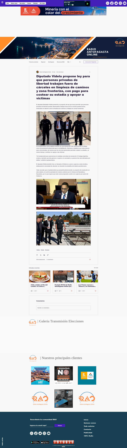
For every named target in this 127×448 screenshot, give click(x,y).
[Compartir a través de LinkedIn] (44, 255)
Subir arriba (2, 442)
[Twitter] (116, 3)
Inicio (86, 420)
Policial (42, 249)
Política (38, 249)
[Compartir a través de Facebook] (37, 255)
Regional (43, 62)
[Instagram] (120, 3)
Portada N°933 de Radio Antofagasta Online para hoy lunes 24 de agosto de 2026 (63, 285)
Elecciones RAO (61, 62)
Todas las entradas (33, 62)
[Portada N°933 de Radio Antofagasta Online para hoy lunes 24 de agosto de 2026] (63, 276)
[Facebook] (112, 3)
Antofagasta (51, 62)
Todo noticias (89, 426)
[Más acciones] (90, 72)
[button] (80, 61)
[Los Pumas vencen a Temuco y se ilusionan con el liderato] (87, 276)
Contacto (87, 429)
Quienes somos (90, 423)
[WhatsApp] (107, 3)
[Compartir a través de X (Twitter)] (40, 255)
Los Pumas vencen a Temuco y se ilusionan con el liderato (86, 285)
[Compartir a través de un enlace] (48, 255)
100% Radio (88, 436)
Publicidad (88, 432)
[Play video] (63, 194)
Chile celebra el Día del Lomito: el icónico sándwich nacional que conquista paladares (39, 285)
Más (68, 62)
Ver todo (96, 267)
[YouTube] (124, 3)
